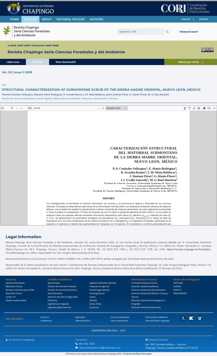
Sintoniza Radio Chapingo (157, 320)
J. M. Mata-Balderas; (95, 94)
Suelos (92, 296)
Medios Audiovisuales (16, 300)
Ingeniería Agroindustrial (59, 307)
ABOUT (47, 19)
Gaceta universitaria (15, 282)
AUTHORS (96, 19)
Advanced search (189, 31)
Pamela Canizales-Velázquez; (18, 94)
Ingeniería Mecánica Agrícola (102, 282)
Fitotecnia (52, 300)
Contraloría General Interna (144, 282)
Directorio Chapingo (21, 339)
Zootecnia (94, 307)
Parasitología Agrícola (99, 289)
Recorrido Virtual (14, 293)
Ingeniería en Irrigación (58, 303)
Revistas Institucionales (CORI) (20, 289)
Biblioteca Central (14, 286)
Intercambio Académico (156, 317)
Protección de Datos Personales (137, 353)
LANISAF (177, 286)
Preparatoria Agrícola (99, 286)
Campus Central (158, 339)
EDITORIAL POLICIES (71, 19)
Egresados (80, 317)
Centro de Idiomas (119, 320)
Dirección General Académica (145, 286)
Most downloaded (66, 61)
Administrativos (82, 320)
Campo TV (10, 296)
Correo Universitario (119, 317)
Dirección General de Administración (148, 289)
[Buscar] (167, 32)
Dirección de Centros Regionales (63, 296)
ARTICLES (30, 19)
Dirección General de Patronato (146, 307)
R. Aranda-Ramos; (73, 94)
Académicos (46, 320)
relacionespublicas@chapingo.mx (99, 347)
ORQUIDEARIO (180, 293)
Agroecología (54, 282)
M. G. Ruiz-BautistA (158, 94)
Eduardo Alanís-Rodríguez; (48, 94)
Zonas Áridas (95, 303)
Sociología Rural (96, 293)
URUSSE (93, 300)
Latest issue (13, 61)
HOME (14, 19)
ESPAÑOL (204, 19)
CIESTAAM (178, 282)
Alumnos (45, 317)
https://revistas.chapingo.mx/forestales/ (189, 249)
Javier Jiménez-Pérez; (117, 94)
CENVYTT (177, 289)
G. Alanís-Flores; (138, 94)
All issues (37, 61)
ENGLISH (186, 19)
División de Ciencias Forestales (62, 286)
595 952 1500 (86, 343)
